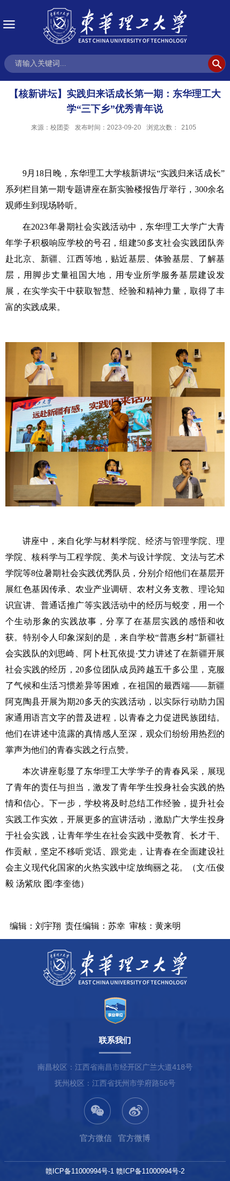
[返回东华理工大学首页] (115, 26)
